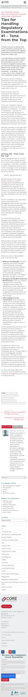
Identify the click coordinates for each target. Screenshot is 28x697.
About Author (6, 426)
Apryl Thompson (8, 508)
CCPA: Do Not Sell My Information (8, 689)
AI (2, 529)
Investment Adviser (12, 12)
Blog (2, 12)
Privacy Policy (15, 687)
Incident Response (8, 565)
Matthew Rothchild (17, 431)
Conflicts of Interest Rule (10, 540)
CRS (3, 543)
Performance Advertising (10, 574)
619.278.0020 (4, 613)
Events (5, 489)
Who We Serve (6, 635)
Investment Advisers (7, 398)
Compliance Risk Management (10, 395)
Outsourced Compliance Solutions (13, 632)
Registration (6, 576)
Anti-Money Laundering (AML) (11, 534)
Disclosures (5, 554)
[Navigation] (25, 2)
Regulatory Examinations (9, 14)
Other (3, 571)
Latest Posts (18, 426)
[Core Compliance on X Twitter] (6, 652)
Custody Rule (6, 546)
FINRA (4, 560)
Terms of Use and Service (6, 687)
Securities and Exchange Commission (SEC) (13, 403)
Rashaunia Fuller (8, 506)
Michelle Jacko (8, 501)
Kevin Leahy (7, 512)
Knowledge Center (8, 640)
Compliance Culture (11, 393)
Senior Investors (7, 587)
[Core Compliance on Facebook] (2, 652)
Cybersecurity (6, 548)
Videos (4, 590)
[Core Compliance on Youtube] (10, 652)
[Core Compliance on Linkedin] (13, 652)
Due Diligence (6, 557)
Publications (7, 487)
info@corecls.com (16, 373)
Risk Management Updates (12, 486)
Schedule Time (6, 606)
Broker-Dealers (7, 537)
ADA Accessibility (21, 687)
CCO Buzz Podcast (9, 493)
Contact (4, 646)
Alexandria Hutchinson (10, 510)
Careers (4, 643)
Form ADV (5, 562)
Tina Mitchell (7, 503)
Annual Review (6, 531)
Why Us (4, 637)
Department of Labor (9, 551)
